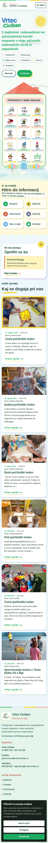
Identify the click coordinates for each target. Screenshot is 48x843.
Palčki (37, 149)
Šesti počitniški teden (18, 472)
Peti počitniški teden (18, 537)
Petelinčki (37, 125)
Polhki (10, 137)
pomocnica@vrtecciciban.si (15, 758)
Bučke (10, 160)
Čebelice (24, 125)
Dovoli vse (24, 836)
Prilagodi (24, 830)
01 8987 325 (7, 750)
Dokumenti (9, 789)
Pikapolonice (10, 125)
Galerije (7, 794)
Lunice (37, 137)
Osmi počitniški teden (19, 339)
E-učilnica (24, 73)
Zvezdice (10, 149)
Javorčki (37, 160)
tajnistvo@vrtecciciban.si (26, 766)
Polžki (10, 114)
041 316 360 (19, 750)
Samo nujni (24, 823)
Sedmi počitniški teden (19, 404)
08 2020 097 (7, 766)
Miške (24, 114)
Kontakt (9, 73)
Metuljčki (38, 114)
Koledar (7, 784)
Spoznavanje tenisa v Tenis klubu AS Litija (22, 671)
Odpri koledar (12, 273)
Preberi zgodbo (14, 358)
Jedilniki (8, 780)
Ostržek (23, 137)
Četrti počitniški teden (19, 602)
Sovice (24, 160)
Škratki (23, 149)
